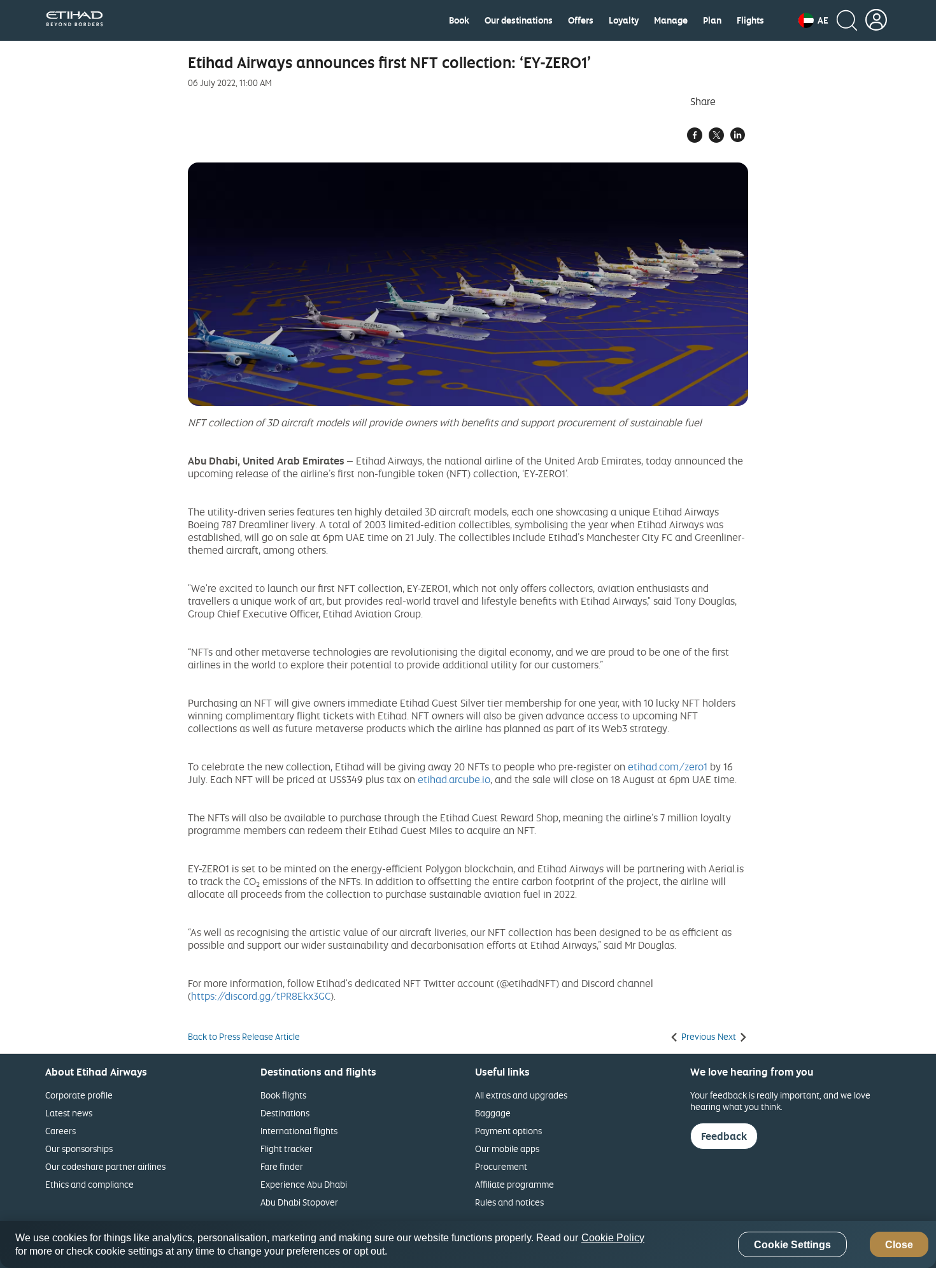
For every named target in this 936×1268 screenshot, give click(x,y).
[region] (468, 1244)
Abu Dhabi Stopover (299, 1202)
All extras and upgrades (521, 1095)
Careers (60, 1131)
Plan (712, 20)
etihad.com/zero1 (667, 767)
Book (459, 20)
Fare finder (281, 1166)
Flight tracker (286, 1148)
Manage (671, 20)
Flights (750, 20)
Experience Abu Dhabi (303, 1184)
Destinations (284, 1113)
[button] (813, 20)
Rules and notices (509, 1202)
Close (899, 1244)
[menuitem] (459, 20)
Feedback (724, 1136)
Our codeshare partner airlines (105, 1166)
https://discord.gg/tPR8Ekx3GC (260, 996)
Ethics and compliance (89, 1184)
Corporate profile (79, 1095)
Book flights (283, 1095)
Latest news (68, 1113)
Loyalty (624, 20)
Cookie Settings (792, 1244)
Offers (580, 20)
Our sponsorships (79, 1148)
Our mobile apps (507, 1148)
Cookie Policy (612, 1237)
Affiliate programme (514, 1184)
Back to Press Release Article (244, 1036)
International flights (298, 1131)
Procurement (501, 1166)
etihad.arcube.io (454, 779)
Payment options (508, 1131)
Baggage (493, 1113)
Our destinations (519, 20)
